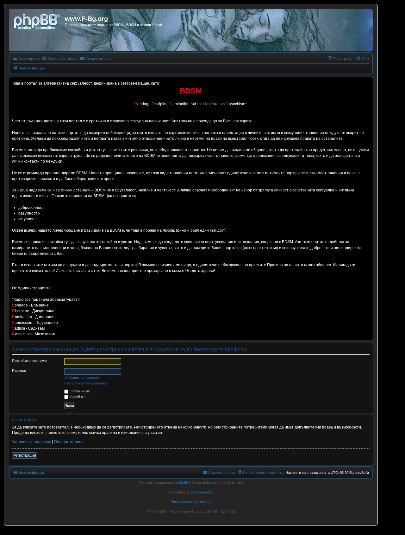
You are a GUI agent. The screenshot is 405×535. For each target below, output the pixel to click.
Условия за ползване (31, 442)
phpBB (183, 482)
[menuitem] (60, 58)
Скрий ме (77, 397)
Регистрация (24, 455)
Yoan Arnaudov (202, 492)
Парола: (19, 370)
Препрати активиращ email (85, 383)
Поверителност (68, 442)
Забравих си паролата (82, 378)
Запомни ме (79, 391)
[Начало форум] (37, 20)
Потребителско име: (29, 361)
